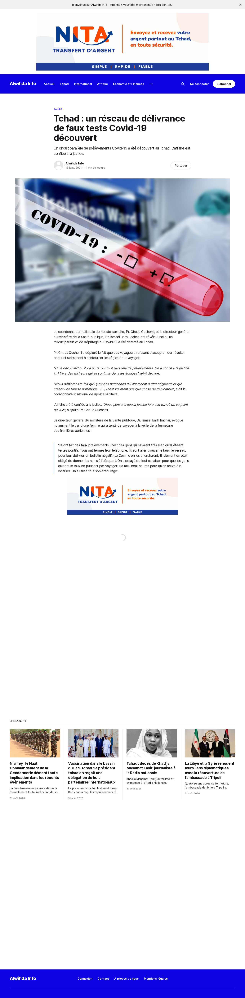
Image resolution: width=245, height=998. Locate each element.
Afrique (102, 84)
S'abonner (224, 84)
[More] (151, 84)
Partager (181, 165)
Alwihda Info (23, 83)
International (83, 84)
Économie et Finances (128, 84)
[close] (240, 5)
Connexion (85, 978)
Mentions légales (156, 978)
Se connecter (199, 84)
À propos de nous (126, 978)
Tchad (64, 84)
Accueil (49, 84)
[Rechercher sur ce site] (183, 84)
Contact (103, 978)
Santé (58, 109)
